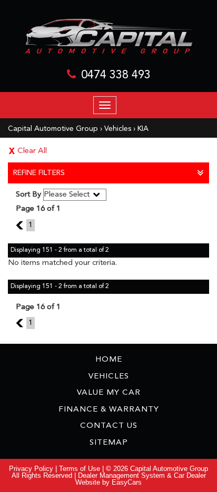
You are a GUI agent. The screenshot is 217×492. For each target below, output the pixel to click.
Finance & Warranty (108, 410)
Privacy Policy (32, 469)
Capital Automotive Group (53, 128)
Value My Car (109, 393)
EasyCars (127, 482)
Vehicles (117, 128)
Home (108, 360)
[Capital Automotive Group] (108, 36)
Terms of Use (80, 469)
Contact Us (108, 426)
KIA (143, 128)
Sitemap (109, 443)
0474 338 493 (116, 75)
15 (21, 225)
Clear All (32, 151)
